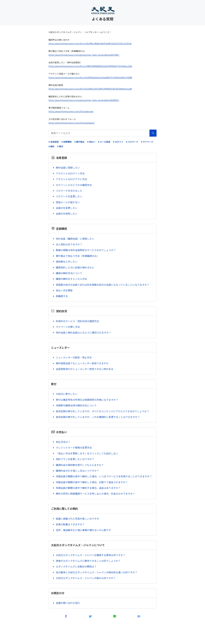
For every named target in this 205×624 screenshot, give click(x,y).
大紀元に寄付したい (66, 394)
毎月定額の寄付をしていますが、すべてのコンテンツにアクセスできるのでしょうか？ (102, 411)
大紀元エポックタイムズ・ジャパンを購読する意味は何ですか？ (90, 555)
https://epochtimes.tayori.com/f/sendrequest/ (71, 122)
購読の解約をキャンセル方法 (71, 279)
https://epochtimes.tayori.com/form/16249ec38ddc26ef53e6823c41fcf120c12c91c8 (89, 43)
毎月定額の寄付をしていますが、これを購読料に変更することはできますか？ (98, 417)
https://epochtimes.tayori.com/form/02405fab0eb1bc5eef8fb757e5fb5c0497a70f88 (90, 77)
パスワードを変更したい (69, 196)
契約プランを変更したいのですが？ (75, 459)
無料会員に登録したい (68, 167)
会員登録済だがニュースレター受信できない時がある (84, 369)
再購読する (62, 296)
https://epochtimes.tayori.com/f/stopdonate (70, 111)
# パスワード (132, 141)
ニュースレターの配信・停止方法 (74, 357)
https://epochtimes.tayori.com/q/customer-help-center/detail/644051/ (83, 100)
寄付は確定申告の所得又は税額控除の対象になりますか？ (87, 399)
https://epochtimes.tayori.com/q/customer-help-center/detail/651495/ (83, 54)
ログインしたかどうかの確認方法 (74, 185)
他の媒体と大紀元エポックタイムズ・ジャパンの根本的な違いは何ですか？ (96, 572)
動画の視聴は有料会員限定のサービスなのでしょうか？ (86, 250)
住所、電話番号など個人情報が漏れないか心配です (83, 530)
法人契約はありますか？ (69, 244)
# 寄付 (60, 146)
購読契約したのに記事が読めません (75, 267)
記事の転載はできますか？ (70, 524)
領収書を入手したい (66, 261)
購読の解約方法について (69, 273)
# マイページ (147, 141)
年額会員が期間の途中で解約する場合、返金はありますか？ (88, 488)
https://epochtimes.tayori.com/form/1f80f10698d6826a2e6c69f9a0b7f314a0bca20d (90, 66)
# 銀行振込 (79, 141)
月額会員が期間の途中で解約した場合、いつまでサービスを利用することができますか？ (104, 476)
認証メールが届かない (68, 202)
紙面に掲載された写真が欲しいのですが (77, 518)
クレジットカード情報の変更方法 (74, 447)
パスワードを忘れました (69, 190)
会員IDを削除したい (66, 213)
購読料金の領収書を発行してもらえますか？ (80, 465)
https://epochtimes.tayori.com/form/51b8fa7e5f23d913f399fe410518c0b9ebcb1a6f (90, 88)
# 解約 (51, 146)
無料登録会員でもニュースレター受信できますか (82, 363)
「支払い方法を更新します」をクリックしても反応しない (87, 453)
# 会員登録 (53, 141)
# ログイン (118, 141)
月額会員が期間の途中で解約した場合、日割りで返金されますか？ (92, 482)
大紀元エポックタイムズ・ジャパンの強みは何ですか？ (86, 578)
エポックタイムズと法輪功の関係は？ (76, 566)
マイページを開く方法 (68, 327)
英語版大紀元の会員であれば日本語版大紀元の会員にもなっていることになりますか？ (102, 284)
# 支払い (91, 141)
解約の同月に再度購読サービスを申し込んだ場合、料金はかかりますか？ (95, 493)
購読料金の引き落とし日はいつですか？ (77, 470)
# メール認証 (104, 141)
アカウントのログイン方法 (70, 173)
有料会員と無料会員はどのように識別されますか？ (83, 332)
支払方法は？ (63, 442)
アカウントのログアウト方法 (71, 179)
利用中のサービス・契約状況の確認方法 (77, 321)
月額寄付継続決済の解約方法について (76, 405)
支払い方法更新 (64, 290)
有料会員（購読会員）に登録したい (75, 238)
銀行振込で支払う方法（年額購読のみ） (77, 256)
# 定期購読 (66, 141)
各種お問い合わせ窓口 (68, 603)
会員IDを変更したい (66, 208)
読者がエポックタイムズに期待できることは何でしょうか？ (88, 561)
